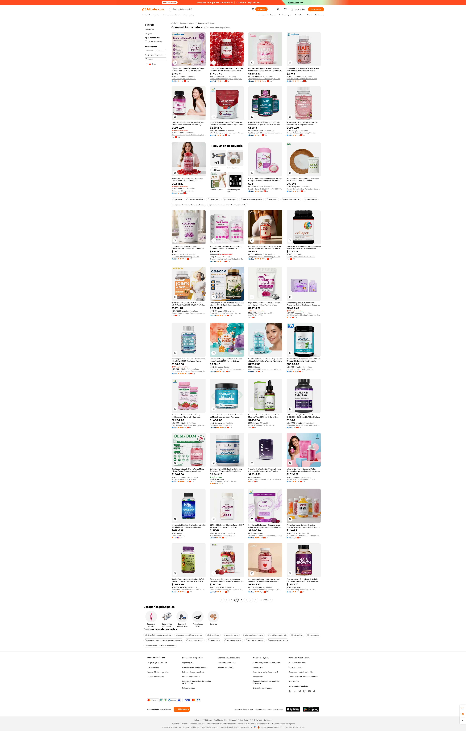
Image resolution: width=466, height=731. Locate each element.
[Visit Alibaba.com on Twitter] (299, 691)
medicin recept (312, 199)
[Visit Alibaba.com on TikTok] (314, 691)
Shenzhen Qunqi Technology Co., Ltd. (301, 590)
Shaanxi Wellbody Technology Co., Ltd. (301, 133)
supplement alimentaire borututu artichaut (189, 205)
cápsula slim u (215, 640)
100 (265, 600)
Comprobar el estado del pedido (301, 672)
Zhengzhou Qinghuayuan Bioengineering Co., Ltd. (189, 371)
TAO (252, 720)
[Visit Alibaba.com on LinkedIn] (294, 691)
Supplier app (248, 709)
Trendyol (259, 720)
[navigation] (155, 311)
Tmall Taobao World (221, 720)
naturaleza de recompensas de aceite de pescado (228, 205)
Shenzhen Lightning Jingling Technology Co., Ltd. (227, 259)
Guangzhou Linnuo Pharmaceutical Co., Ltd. (188, 590)
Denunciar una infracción (262, 688)
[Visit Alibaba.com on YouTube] (309, 691)
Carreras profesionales (155, 676)
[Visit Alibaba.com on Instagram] (304, 691)
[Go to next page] (270, 600)
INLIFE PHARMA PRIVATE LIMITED (223, 481)
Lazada (233, 720)
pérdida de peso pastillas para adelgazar (161, 646)
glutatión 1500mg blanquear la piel (159, 635)
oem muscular (314, 635)
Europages (268, 720)
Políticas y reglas (188, 688)
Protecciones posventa (191, 676)
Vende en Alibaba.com (297, 663)
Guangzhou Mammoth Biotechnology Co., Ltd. (304, 425)
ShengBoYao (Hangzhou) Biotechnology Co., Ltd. (189, 135)
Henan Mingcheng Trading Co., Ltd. (261, 425)
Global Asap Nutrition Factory (221, 425)
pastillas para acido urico (279, 640)
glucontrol (178, 199)
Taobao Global (243, 720)
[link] (463, 708)
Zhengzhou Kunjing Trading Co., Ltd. (300, 369)
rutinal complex (230, 199)
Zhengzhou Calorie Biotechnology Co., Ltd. (264, 79)
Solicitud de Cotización (226, 667)
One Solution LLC (178, 535)
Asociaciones (294, 681)
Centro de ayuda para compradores (266, 663)
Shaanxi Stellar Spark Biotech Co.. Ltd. (301, 257)
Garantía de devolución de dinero (194, 667)
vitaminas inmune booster (254, 635)
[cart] (286, 10)
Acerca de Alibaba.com (156, 658)
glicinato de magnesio (255, 640)
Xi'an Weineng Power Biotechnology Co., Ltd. (227, 133)
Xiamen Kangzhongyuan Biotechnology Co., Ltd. (189, 313)
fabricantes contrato (196, 640)
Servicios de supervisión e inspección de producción (196, 682)
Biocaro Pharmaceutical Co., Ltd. (184, 479)
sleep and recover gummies (252, 199)
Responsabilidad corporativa (157, 672)
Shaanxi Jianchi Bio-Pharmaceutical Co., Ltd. (264, 369)
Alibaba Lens (158, 709)
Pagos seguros (187, 663)
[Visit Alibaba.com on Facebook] (290, 691)
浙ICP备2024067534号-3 (294, 727)
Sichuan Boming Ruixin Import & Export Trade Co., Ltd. (304, 535)
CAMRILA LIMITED (255, 315)
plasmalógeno (214, 635)
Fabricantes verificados (226, 663)
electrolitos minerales (292, 199)
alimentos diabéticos (196, 199)
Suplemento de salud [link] (206, 23)
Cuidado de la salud (187, 23)
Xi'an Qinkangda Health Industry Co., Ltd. (302, 79)
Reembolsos (258, 676)
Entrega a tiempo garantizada (193, 672)
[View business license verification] (255, 727)
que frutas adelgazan (234, 640)
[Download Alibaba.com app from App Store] (293, 709)
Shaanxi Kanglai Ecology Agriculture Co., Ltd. (303, 189)
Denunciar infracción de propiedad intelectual (266, 682)
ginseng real (214, 199)
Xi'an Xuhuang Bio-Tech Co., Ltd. (184, 79)
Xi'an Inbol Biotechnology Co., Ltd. (222, 535)
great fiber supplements (278, 635)
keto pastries (298, 635)
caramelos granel (232, 635)
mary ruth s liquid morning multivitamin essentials (164, 640)
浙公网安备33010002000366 (272, 727)
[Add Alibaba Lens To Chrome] (182, 709)
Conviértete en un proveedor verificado (303, 676)
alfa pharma (273, 199)
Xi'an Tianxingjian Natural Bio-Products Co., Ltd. (227, 369)
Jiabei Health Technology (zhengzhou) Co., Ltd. (227, 79)
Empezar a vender (295, 667)
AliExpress (198, 720)
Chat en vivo (257, 667)
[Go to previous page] (222, 600)
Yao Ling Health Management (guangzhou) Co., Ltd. (265, 133)
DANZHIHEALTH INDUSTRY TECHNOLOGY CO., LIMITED (265, 189)
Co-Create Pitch (153, 667)
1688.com (208, 720)
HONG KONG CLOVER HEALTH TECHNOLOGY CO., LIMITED (265, 479)
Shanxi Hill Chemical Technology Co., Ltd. (225, 313)
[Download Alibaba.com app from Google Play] (311, 709)
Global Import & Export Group (183, 191)
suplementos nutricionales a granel (190, 635)
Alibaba (173, 23)
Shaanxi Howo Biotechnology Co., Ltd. (301, 479)
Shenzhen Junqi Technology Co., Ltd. (185, 257)
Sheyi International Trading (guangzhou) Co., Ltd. (304, 315)
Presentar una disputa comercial (265, 672)
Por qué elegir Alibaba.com (157, 663)
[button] (252, 9)
